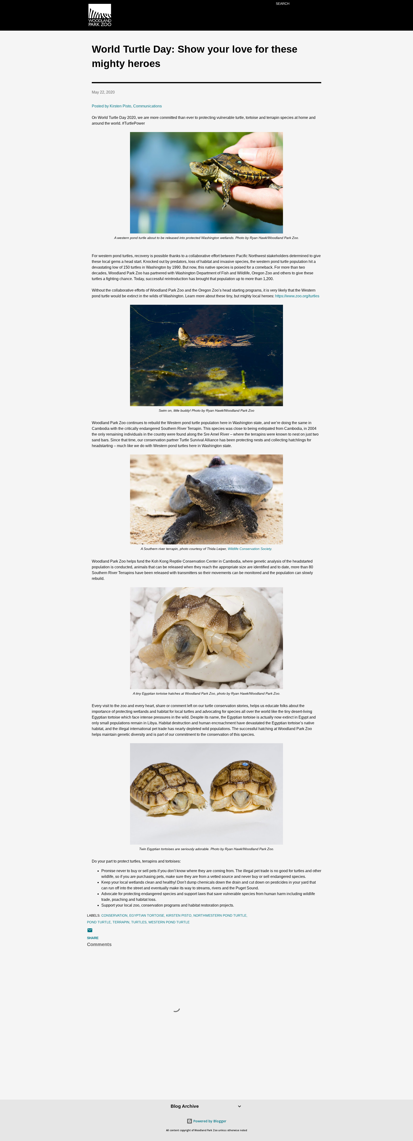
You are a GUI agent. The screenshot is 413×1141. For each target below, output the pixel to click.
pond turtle (99, 922)
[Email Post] (90, 932)
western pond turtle (169, 922)
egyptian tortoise (146, 915)
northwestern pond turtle (219, 915)
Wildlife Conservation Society (249, 549)
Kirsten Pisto (178, 915)
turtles (139, 922)
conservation (114, 915)
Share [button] (92, 938)
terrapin (121, 922)
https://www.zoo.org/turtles (297, 296)
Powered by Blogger (209, 1121)
